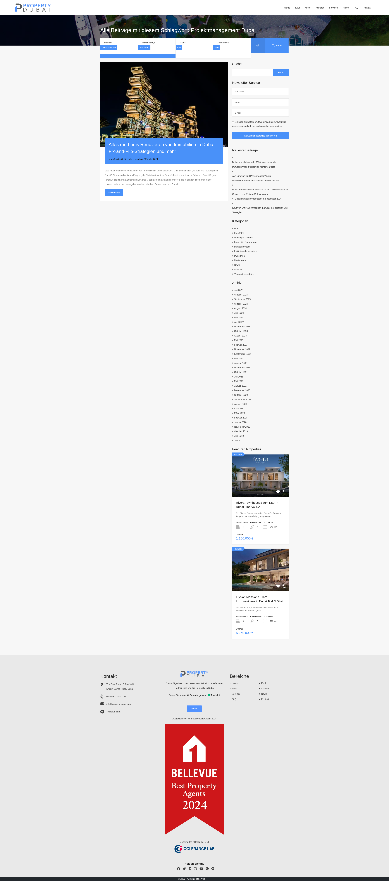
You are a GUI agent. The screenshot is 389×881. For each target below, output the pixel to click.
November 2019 (242, 426)
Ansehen (260, 488)
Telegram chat (113, 711)
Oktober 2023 (241, 331)
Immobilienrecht (242, 246)
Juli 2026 (238, 290)
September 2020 (242, 399)
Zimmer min (223, 42)
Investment (239, 255)
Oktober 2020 (241, 395)
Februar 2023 (240, 344)
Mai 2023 (238, 340)
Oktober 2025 (241, 294)
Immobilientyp (148, 42)
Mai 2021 (238, 381)
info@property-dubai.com (118, 704)
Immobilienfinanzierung (245, 242)
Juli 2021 (238, 376)
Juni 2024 (239, 313)
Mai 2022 (238, 358)
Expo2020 (239, 233)
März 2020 (239, 413)
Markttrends (135, 159)
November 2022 (242, 349)
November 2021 (242, 367)
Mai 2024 (238, 317)
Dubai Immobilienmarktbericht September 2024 (258, 198)
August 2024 (240, 308)
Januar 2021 (240, 385)
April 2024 (239, 322)
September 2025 (242, 299)
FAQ (356, 7)
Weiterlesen (114, 192)
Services (333, 7)
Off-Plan (238, 269)
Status (182, 42)
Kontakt (367, 7)
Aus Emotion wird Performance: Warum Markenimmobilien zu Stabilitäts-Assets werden (255, 178)
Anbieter (320, 7)
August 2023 (240, 335)
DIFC (236, 228)
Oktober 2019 (241, 431)
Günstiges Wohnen (243, 237)
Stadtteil (108, 42)
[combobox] (108, 47)
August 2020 (240, 404)
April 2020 (239, 408)
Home (287, 7)
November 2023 (242, 326)
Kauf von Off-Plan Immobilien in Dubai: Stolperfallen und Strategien (259, 210)
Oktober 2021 (241, 372)
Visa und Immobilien (244, 274)
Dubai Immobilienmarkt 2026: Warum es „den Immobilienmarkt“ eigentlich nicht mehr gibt (254, 164)
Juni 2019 (239, 436)
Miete (307, 7)
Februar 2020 (240, 417)
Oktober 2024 (241, 303)
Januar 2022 (240, 363)
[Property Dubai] (33, 11)
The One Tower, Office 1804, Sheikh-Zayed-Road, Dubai (120, 686)
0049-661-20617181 (116, 696)
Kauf (297, 7)
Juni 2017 (239, 440)
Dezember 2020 (242, 390)
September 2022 (242, 354)
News (346, 7)
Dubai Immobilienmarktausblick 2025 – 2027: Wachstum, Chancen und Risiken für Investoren (260, 191)
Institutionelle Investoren (246, 251)
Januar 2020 (240, 422)
